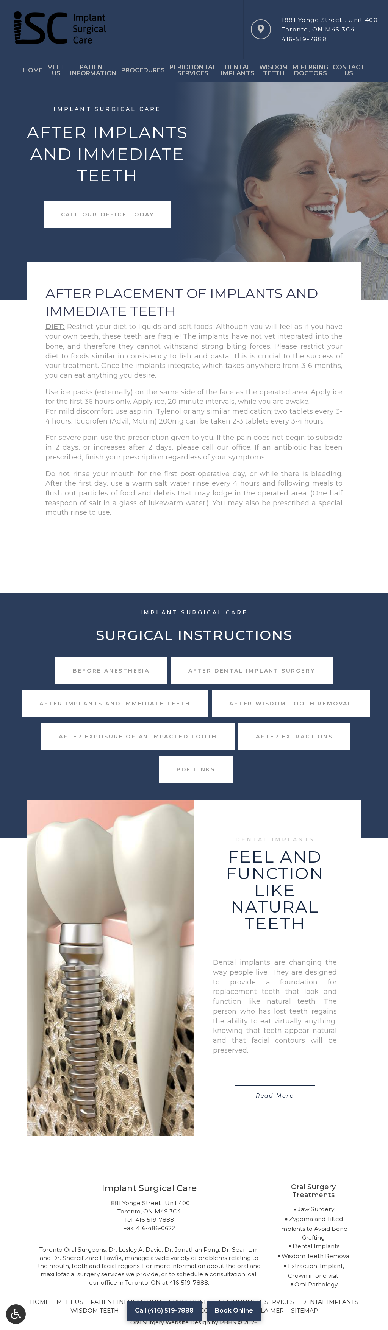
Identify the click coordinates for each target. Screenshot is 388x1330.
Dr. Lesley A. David (135, 1249)
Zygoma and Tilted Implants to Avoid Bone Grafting (313, 1228)
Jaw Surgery (316, 1209)
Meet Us (69, 1301)
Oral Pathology (316, 1284)
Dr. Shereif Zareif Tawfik (87, 1257)
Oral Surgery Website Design (170, 1322)
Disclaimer (265, 1310)
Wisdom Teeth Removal (316, 1256)
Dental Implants (316, 1246)
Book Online (234, 1310)
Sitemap (304, 1310)
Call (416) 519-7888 (164, 1310)
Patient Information (126, 1301)
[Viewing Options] (16, 1314)
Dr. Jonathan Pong (191, 1249)
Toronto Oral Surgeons (72, 1249)
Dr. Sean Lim (240, 1249)
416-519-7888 (304, 39)
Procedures (143, 70)
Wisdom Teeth (94, 1310)
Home (33, 70)
